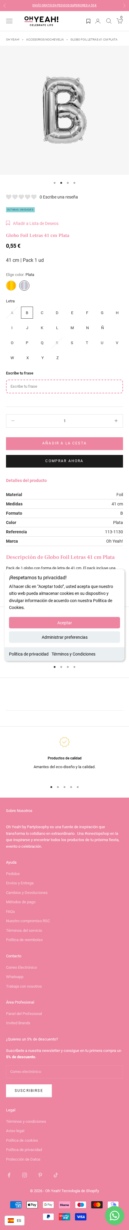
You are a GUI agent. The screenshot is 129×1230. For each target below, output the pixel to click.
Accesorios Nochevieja (45, 39)
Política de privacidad (29, 653)
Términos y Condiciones (73, 653)
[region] (64, 756)
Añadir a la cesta (64, 443)
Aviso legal (15, 1131)
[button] (32, 223)
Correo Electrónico (21, 967)
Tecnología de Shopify (80, 1191)
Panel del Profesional (24, 1013)
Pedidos (13, 873)
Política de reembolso (24, 940)
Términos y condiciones (26, 1121)
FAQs (10, 911)
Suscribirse (29, 1091)
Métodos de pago (20, 902)
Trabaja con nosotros (24, 986)
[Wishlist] (88, 21)
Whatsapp (14, 976)
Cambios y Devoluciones (27, 892)
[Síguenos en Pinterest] (40, 1175)
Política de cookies (22, 1140)
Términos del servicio (24, 930)
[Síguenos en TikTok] (56, 1175)
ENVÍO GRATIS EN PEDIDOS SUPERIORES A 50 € (64, 5)
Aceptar (64, 622)
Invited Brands (18, 1023)
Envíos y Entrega (20, 883)
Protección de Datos (23, 1159)
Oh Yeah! (13, 39)
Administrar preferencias (65, 637)
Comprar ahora (64, 461)
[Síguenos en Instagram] (25, 1175)
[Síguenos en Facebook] (9, 1175)
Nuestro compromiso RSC (28, 921)
